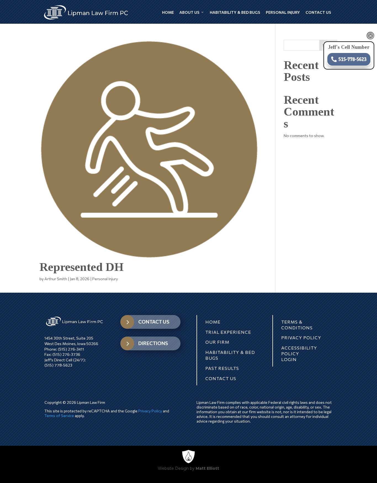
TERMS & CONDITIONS (297, 324)
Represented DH (81, 266)
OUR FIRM (217, 342)
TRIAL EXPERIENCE (228, 332)
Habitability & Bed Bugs (235, 12)
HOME (213, 321)
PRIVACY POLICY (301, 337)
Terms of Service (59, 415)
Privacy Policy (150, 411)
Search (328, 45)
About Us (189, 12)
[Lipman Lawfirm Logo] (86, 12)
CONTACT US (153, 322)
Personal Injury (283, 12)
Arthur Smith (55, 278)
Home (168, 12)
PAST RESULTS (222, 368)
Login (289, 359)
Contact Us (318, 12)
